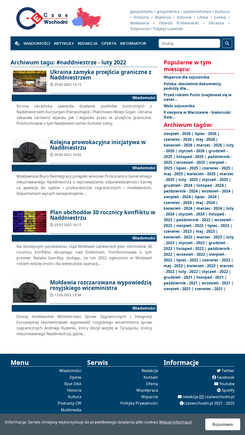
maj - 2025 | (175, 173)
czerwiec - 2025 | (217, 168)
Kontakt (151, 377)
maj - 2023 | (207, 231)
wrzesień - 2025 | (192, 162)
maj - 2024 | (207, 202)
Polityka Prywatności (139, 403)
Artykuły (64, 43)
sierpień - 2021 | (179, 288)
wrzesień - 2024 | (218, 191)
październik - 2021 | (183, 283)
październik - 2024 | (183, 191)
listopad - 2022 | (192, 248)
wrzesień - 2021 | (218, 283)
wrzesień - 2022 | (192, 254)
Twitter (228, 370)
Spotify (228, 390)
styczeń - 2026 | (193, 150)
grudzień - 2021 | (180, 277)
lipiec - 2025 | (189, 168)
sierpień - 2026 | (179, 133)
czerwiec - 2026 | (180, 139)
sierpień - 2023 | (191, 225)
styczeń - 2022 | (216, 271)
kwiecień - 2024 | (180, 208)
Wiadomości (36, 43)
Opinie (75, 377)
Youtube (226, 383)
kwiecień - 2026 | (180, 145)
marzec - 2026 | (211, 145)
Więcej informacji (175, 422)
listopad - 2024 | (211, 185)
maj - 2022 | (175, 265)
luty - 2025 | (190, 179)
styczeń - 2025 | (216, 179)
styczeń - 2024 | (193, 214)
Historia (74, 390)
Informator (133, 43)
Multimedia (71, 409)
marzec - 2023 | (211, 237)
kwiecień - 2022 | (203, 265)
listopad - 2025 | (192, 156)
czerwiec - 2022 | (217, 260)
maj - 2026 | (207, 139)
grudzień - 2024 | (180, 185)
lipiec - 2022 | (189, 260)
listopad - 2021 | (211, 277)
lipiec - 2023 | (219, 225)
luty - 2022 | (190, 271)
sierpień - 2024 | (179, 196)
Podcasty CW (69, 403)
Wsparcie (149, 396)
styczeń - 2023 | (193, 242)
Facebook (225, 377)
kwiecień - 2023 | (180, 237)
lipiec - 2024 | (207, 196)
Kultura (74, 396)
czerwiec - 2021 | (210, 288)
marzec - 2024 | (211, 208)
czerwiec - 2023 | (180, 231)
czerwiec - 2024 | (180, 202)
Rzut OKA (72, 383)
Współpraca (147, 390)
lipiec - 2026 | (207, 133)
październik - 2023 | (195, 219)
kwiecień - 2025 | (203, 173)
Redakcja (87, 43)
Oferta (108, 43)
